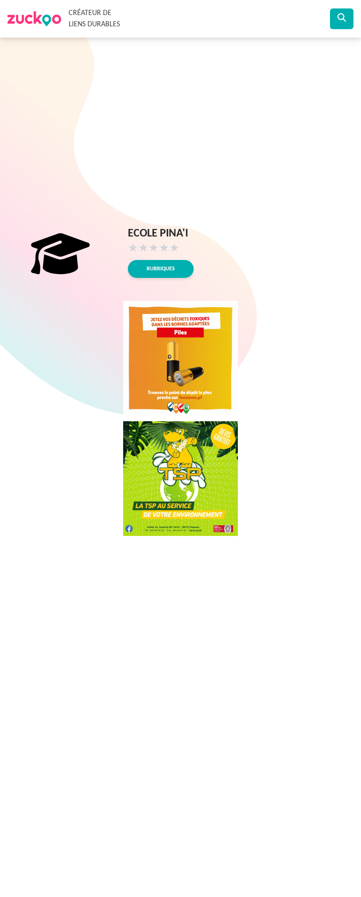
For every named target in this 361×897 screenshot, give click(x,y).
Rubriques (161, 269)
